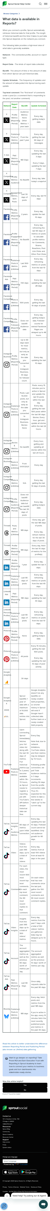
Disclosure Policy (36, 1187)
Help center (6, 1142)
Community (6, 1131)
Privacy (5, 1187)
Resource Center (8, 1137)
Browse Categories (10, 14)
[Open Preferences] (4, 1206)
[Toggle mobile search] (40, 4)
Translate (24, 1164)
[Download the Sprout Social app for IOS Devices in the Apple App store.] (11, 1172)
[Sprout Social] (15, 1108)
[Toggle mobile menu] (45, 4)
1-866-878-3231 (7, 1124)
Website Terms (24, 1187)
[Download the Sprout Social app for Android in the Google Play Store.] (28, 1172)
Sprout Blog (6, 1129)
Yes (25, 1085)
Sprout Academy (8, 1134)
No (25, 1090)
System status (7, 1147)
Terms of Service (13, 1187)
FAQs (4, 1145)
